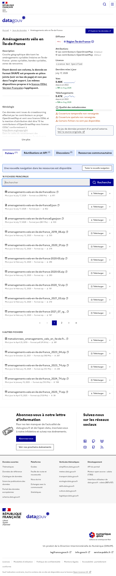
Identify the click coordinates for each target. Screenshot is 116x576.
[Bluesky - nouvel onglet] (102, 441)
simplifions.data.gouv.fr (69, 466)
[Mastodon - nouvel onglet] (93, 441)
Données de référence (12, 471)
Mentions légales (71, 561)
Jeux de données (20, 30)
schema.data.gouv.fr (11, 497)
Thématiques (8, 466)
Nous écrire (36, 479)
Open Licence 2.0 (80, 572)
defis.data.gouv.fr (66, 486)
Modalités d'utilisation (23, 561)
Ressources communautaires (95, 153)
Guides (34, 466)
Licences (6, 561)
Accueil (5, 30)
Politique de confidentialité (48, 561)
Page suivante (68, 322)
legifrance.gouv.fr (59, 552)
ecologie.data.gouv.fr (68, 481)
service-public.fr (102, 552)
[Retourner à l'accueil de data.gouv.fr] (13, 20)
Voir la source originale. (70, 132)
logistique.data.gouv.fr (69, 495)
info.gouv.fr (81, 552)
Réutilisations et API (37, 153)
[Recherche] (105, 4)
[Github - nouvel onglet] (93, 447)
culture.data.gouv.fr (67, 491)
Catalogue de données (12, 476)
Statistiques (36, 492)
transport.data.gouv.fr (69, 476)
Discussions (64, 153)
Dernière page (76, 322)
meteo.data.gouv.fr (67, 471)
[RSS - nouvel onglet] (102, 447)
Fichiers (11, 153)
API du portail (94, 466)
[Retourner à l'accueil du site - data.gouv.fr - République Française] (37, 516)
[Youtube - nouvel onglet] (85, 447)
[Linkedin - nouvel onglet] (85, 441)
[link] (99, 31)
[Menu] (112, 4)
